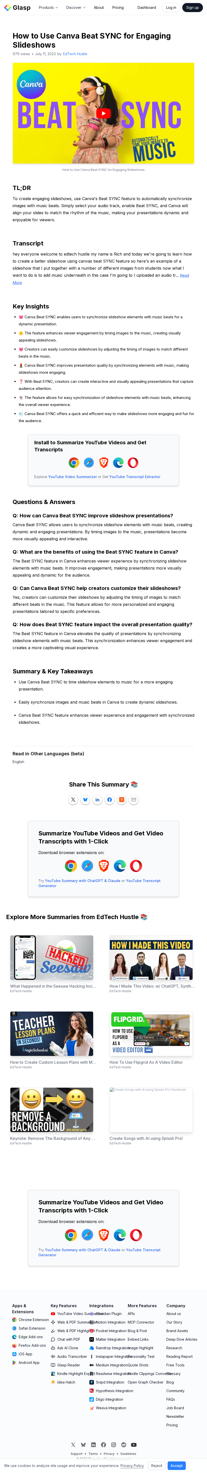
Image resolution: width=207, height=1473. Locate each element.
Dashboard (147, 7)
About (99, 7)
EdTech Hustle (75, 54)
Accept (177, 1465)
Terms (93, 1454)
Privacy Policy (132, 1465)
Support (77, 1454)
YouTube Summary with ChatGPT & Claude (82, 881)
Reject (156, 1465)
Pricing (118, 7)
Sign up (192, 7)
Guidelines (128, 1454)
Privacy (109, 1454)
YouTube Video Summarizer (72, 477)
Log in (171, 7)
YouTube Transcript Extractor (134, 477)
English (18, 762)
